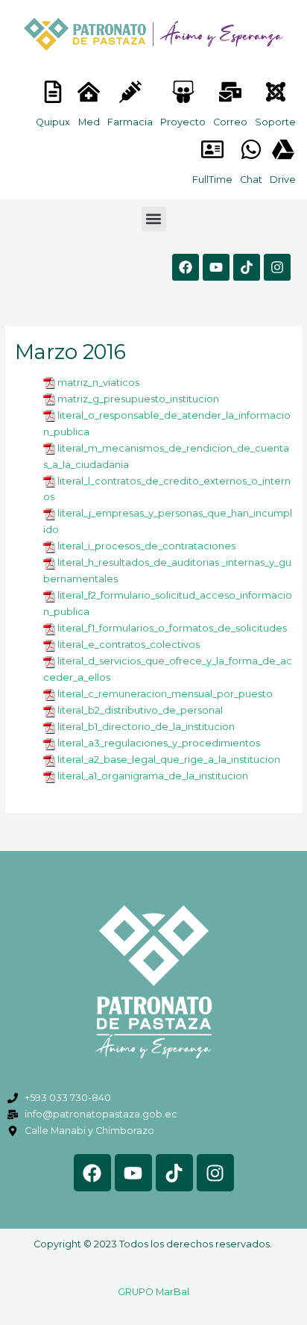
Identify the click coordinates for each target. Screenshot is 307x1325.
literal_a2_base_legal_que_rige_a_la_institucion (168, 759)
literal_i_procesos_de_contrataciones (146, 546)
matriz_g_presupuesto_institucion (138, 399)
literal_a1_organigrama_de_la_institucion (152, 776)
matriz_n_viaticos (98, 382)
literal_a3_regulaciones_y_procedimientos (158, 743)
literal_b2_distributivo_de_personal (140, 710)
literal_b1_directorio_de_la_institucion (146, 726)
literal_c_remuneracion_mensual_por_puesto (165, 693)
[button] (154, 219)
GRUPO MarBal (153, 1291)
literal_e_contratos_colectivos (128, 644)
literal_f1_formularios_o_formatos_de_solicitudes (172, 628)
